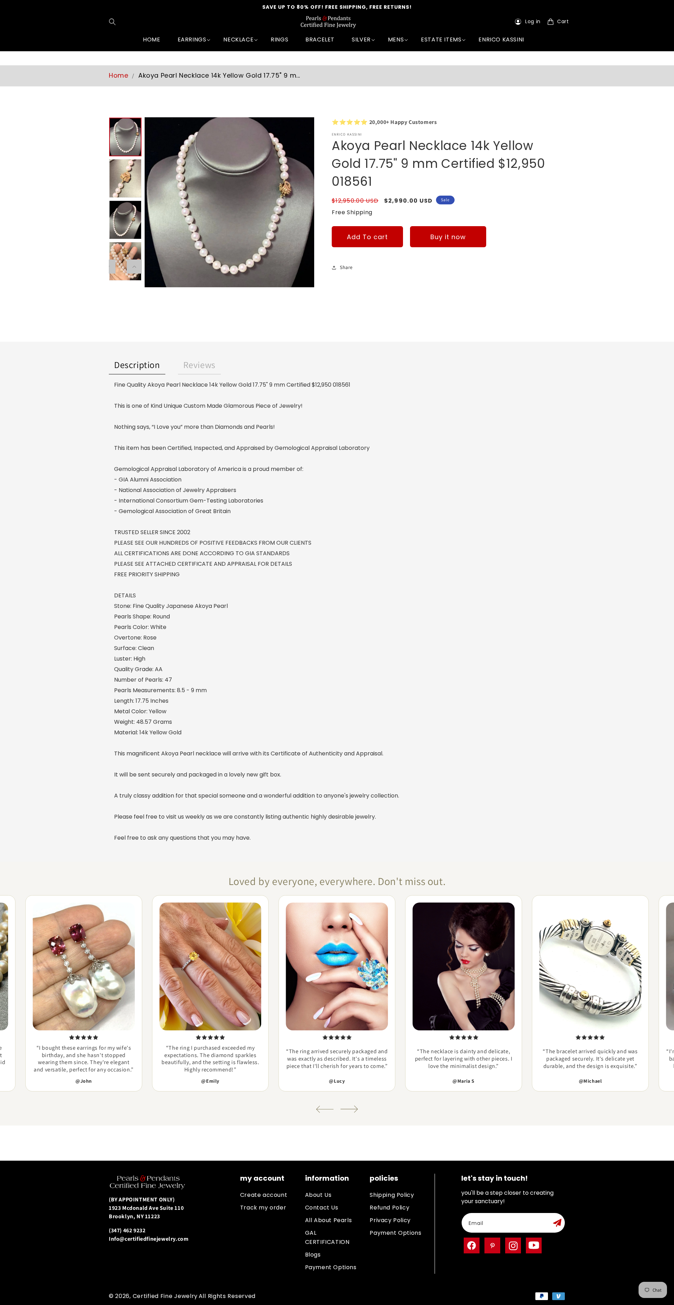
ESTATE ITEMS (441, 39)
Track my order (263, 1208)
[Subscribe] (557, 1223)
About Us (318, 1195)
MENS (396, 39)
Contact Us (321, 1208)
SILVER (361, 39)
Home (118, 75)
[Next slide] (349, 1109)
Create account (263, 1195)
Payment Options (331, 1267)
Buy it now (448, 236)
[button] (114, 21)
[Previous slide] (324, 1109)
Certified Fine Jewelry (165, 1296)
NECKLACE (238, 39)
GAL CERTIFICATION (327, 1237)
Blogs (313, 1255)
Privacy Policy (390, 1220)
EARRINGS (192, 39)
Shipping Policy (392, 1195)
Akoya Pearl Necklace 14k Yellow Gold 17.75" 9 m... (219, 75)
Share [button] (346, 267)
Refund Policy (389, 1208)
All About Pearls (328, 1220)
